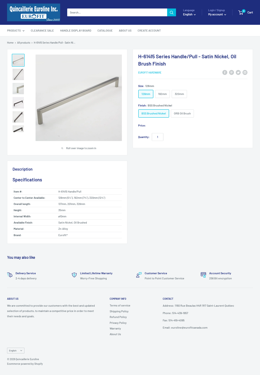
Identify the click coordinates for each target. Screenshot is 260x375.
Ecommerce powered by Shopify (25, 363)
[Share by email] (244, 72)
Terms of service (120, 305)
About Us (115, 334)
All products (23, 42)
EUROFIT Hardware (149, 72)
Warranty (115, 328)
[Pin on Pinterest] (231, 72)
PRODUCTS (14, 30)
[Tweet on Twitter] (238, 72)
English (12, 350)
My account (215, 14)
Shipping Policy (119, 311)
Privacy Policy (118, 322)
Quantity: (144, 137)
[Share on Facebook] (224, 72)
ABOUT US (125, 30)
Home (10, 42)
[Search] (171, 12)
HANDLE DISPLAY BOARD (75, 30)
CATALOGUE (105, 30)
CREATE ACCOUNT (149, 30)
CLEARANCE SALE (42, 30)
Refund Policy (118, 316)
